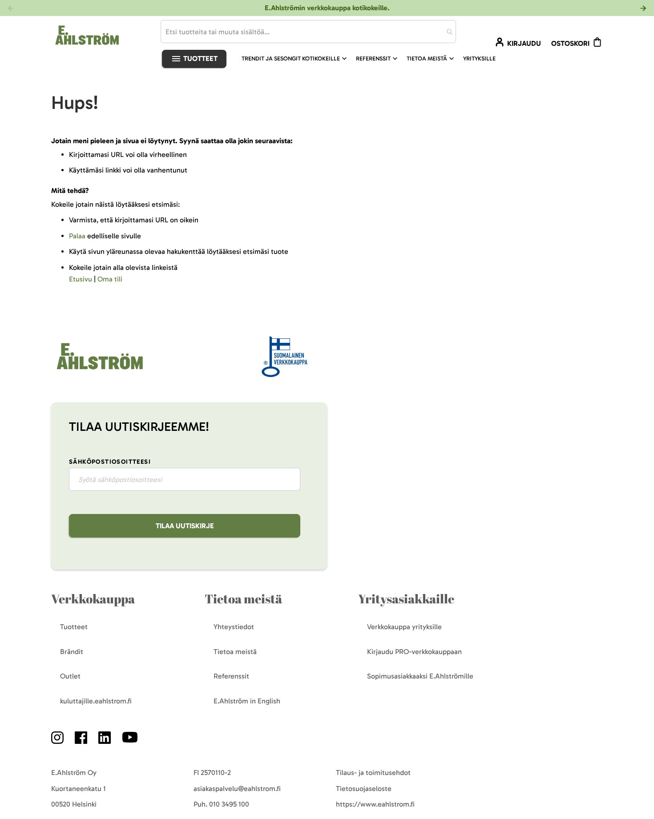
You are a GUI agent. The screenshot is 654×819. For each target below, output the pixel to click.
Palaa (77, 236)
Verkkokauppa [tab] (93, 599)
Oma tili (109, 279)
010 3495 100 (229, 804)
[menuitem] (295, 58)
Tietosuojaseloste (364, 788)
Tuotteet (200, 58)
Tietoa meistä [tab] (243, 599)
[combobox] (308, 31)
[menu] (372, 58)
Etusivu (80, 279)
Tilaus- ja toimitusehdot (373, 772)
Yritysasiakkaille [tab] (406, 599)
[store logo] (98, 370)
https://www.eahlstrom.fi (375, 804)
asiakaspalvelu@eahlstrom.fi (237, 788)
